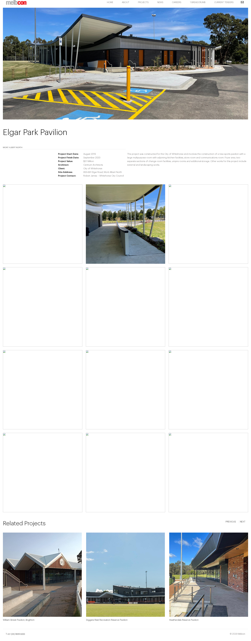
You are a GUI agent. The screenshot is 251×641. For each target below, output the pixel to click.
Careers (176, 2)
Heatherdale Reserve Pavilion (184, 620)
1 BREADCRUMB (198, 2)
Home (110, 2)
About (125, 2)
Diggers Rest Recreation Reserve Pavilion (107, 620)
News (160, 2)
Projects (143, 2)
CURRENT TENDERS (224, 2)
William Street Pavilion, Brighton (18, 620)
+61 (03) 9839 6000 (16, 634)
